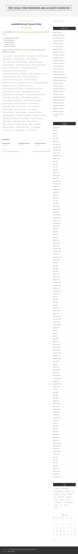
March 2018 (56, 401)
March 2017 (56, 434)
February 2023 (56, 243)
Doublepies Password (58, 111)
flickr (67, 491)
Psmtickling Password (58, 103)
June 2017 (55, 426)
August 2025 (56, 158)
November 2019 (57, 353)
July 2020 (55, 330)
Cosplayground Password (59, 74)
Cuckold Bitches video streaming (13, 80)
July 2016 (55, 457)
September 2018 (57, 384)
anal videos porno (19, 56)
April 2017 (55, 432)
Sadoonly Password (57, 49)
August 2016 (56, 454)
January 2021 (56, 313)
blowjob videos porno (22, 65)
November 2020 (57, 319)
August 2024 (56, 192)
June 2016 (55, 460)
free (73, 491)
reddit (62, 499)
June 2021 (55, 299)
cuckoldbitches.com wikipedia (33, 100)
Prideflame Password (58, 91)
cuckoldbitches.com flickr (31, 91)
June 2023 (55, 232)
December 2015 (57, 477)
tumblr (56, 505)
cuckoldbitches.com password (36, 94)
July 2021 (55, 296)
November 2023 (57, 218)
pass (55, 497)
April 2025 (55, 170)
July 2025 (55, 161)
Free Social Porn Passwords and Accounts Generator (23, 549)
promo (56, 499)
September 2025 (57, 156)
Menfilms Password (58, 108)
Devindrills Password (58, 43)
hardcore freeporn (9, 115)
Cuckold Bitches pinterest (29, 68)
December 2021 (57, 282)
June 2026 (55, 133)
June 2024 (55, 198)
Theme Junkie (11, 551)
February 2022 (56, 277)
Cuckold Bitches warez (10, 83)
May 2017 (55, 429)
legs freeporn (25, 118)
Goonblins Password (58, 58)
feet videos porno (33, 106)
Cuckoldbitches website (25, 85)
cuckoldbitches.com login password (13, 94)
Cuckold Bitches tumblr (30, 77)
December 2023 (57, 215)
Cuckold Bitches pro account (38, 74)
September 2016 (57, 451)
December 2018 (57, 375)
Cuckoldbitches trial (9, 85)
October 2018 (56, 381)
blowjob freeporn (8, 65)
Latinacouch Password (58, 66)
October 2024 (56, 187)
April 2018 (55, 398)
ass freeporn (31, 56)
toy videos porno (31, 130)
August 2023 (56, 226)
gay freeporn (33, 109)
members (70, 494)
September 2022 (57, 257)
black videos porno (9, 62)
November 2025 (57, 150)
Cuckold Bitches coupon (39, 65)
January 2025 (56, 178)
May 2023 (55, 234)
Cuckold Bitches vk (31, 80)
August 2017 (56, 420)
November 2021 (57, 285)
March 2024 (56, 206)
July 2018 (55, 389)
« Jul (54, 541)
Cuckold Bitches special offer (12, 77)
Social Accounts (22, 21)
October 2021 (56, 288)
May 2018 (55, 395)
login (63, 494)
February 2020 (56, 344)
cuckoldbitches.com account (12, 91)
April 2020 (55, 339)
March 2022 (56, 274)
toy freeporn (20, 130)
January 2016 (56, 474)
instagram (57, 494)
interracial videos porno (10, 118)
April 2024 (55, 203)
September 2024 (57, 189)
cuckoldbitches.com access (34, 88)
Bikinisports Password (58, 72)
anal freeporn (7, 56)
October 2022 (56, 254)
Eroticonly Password (58, 46)
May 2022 (55, 268)
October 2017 (56, 415)
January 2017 (56, 440)
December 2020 (57, 316)
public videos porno (35, 124)
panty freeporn (31, 121)
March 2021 (56, 308)
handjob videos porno (35, 112)
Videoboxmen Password (59, 89)
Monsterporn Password (58, 60)
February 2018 (56, 403)
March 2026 (56, 141)
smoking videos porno (22, 127)
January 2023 (56, 246)
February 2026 (56, 144)
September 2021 (57, 291)
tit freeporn (35, 127)
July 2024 (55, 195)
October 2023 (56, 220)
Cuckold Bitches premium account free (14, 71)
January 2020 (56, 347)
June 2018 (55, 392)
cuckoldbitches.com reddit (11, 97)
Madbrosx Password (58, 83)
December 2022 (57, 249)
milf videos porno (19, 121)
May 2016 (55, 463)
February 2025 (56, 175)
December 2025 (57, 147)
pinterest (69, 497)
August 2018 (56, 387)
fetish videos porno (21, 109)
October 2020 (56, 322)
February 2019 (56, 370)
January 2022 (56, 280)
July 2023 (55, 229)
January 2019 (56, 372)
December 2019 (57, 350)
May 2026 (55, 136)
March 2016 (56, 468)
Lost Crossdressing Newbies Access (10, 151)
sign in (68, 499)
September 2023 (57, 223)
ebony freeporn (8, 103)
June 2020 (55, 333)
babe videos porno (19, 59)
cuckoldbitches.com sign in (30, 97)
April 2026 (55, 139)
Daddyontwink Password (59, 100)
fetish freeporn (8, 109)
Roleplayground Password (59, 80)
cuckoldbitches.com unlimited (12, 100)
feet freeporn (21, 106)
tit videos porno (8, 130)
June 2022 (55, 265)
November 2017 (57, 412)
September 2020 (57, 325)
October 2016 (56, 449)
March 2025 (56, 172)
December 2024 (57, 181)
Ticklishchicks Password (59, 105)
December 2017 (57, 409)
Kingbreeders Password (24, 143)
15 (71, 528)
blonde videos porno (36, 62)
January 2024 (56, 212)
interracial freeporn (39, 115)
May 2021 (55, 302)
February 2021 (56, 310)
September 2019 (57, 358)
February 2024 (56, 209)
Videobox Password (58, 86)
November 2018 (57, 378)
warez (66, 505)
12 (60, 528)
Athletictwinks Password (59, 97)
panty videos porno (9, 124)
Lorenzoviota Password (40, 143)
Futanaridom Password (58, 55)
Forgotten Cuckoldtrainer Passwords (41, 151)
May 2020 (55, 336)
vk (61, 505)
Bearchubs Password (58, 94)
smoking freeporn (8, 127)
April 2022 (55, 271)
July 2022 (55, 263)
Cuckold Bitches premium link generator (15, 74)
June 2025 (55, 164)
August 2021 (56, 294)
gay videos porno (8, 112)
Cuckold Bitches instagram (11, 68)
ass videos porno (43, 56)
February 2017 (56, 437)
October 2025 (56, 153)
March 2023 (56, 240)
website (56, 508)
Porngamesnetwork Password (60, 77)
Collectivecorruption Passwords (58, 115)
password (61, 497)
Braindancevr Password (58, 52)
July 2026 (55, 130)
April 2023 (55, 237)
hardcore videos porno (24, 115)
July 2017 (55, 423)
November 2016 (57, 446)
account (56, 488)
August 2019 (56, 361)
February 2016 (56, 471)
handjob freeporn (21, 112)
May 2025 (55, 167)
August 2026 (56, 127)
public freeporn (22, 124)
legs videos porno (37, 118)
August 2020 (56, 327)
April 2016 (55, 465)
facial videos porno (9, 106)
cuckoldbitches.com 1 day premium (13, 88)
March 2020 (56, 341)
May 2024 (55, 201)
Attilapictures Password (59, 63)
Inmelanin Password (58, 69)
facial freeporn (34, 103)
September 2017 (57, 418)
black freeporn (32, 59)
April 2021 (55, 305)
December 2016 (57, 443)
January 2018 (56, 406)
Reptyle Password (6, 143)
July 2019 (55, 364)
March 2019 (56, 367)
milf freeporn (7, 121)
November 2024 (57, 184)
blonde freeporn (22, 62)
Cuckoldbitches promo (41, 83)
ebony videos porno (21, 103)
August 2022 (56, 260)
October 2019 (56, 356)
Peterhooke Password (58, 41)
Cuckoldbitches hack (25, 83)
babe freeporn (7, 59)
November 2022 (57, 251)
